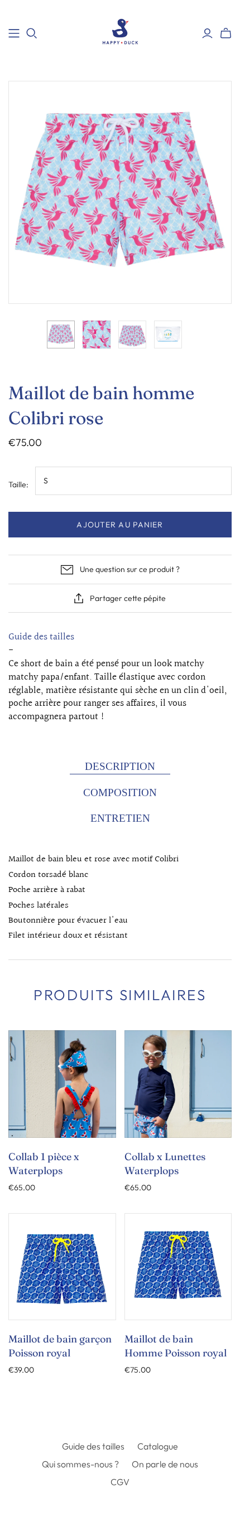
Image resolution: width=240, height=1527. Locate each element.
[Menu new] (14, 33)
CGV (120, 1481)
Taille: (18, 484)
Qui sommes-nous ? (80, 1464)
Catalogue (157, 1446)
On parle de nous (165, 1464)
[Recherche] (31, 33)
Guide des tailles (41, 636)
